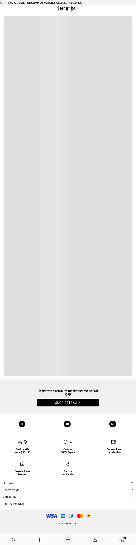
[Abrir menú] (68, 539)
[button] (13, 540)
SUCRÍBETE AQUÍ (68, 402)
